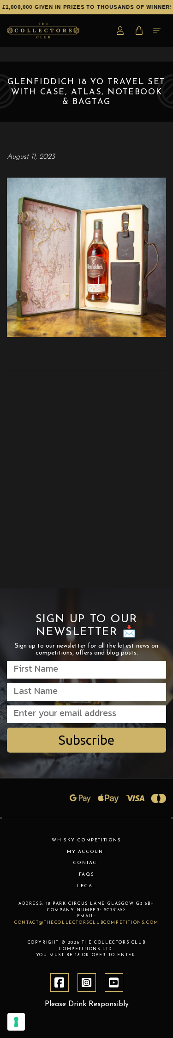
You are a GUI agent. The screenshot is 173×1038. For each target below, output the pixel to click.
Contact (86, 862)
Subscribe (86, 740)
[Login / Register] (122, 30)
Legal (86, 886)
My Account (86, 851)
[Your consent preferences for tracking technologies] (16, 1022)
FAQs (86, 874)
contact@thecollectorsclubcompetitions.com (86, 923)
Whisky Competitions (86, 840)
